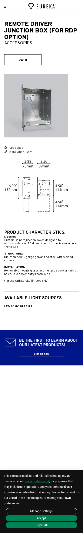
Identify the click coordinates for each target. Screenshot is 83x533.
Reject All (41, 525)
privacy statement (37, 481)
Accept (41, 518)
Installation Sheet (21, 152)
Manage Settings (41, 511)
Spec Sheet (16, 148)
